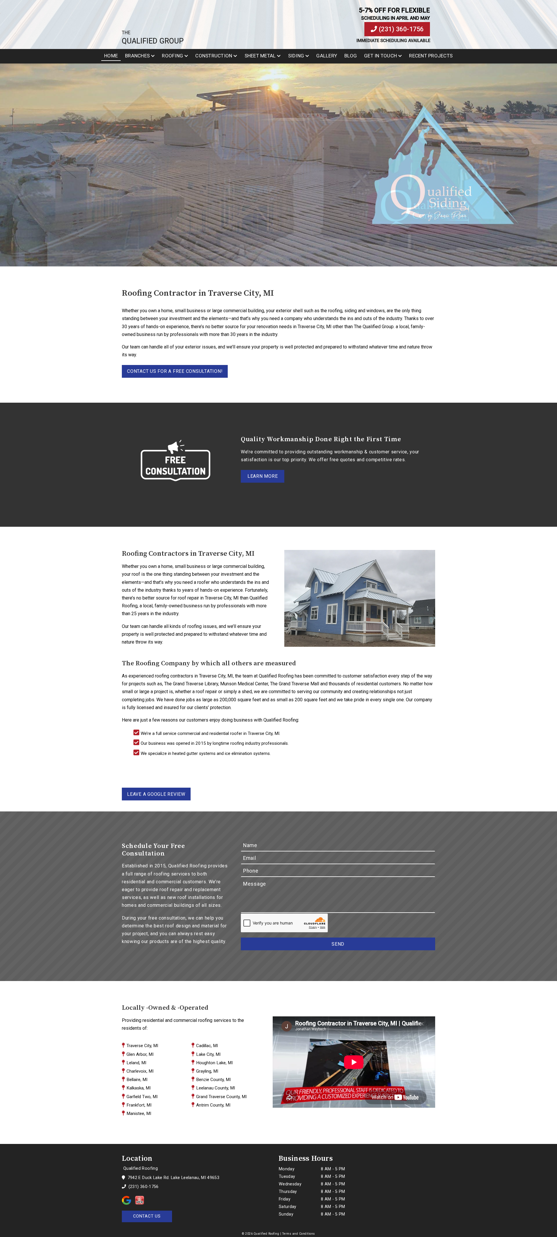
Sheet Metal (260, 56)
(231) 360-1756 (400, 29)
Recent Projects (431, 56)
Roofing (172, 56)
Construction (213, 56)
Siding (296, 56)
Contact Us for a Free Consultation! (175, 371)
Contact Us (147, 1216)
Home (111, 56)
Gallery (326, 56)
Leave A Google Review (156, 794)
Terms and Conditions (298, 1233)
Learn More (262, 476)
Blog (350, 56)
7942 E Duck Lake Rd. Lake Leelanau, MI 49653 (172, 1177)
